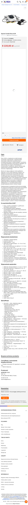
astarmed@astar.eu (5, 379)
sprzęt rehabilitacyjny (16, 496)
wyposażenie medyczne (6, 499)
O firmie (2, 486)
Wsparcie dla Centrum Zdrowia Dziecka (9, 459)
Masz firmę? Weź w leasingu (19, 137)
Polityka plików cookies (6, 479)
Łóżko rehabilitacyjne (5, 434)
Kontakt (2, 489)
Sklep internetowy (12, 503)
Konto (2, 440)
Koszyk (2, 443)
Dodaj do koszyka (14, 140)
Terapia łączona (24, 4)
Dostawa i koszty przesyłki (6, 463)
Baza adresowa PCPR (5, 418)
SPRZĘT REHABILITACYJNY (7, 4)
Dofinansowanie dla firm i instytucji (8, 413)
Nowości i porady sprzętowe (7, 429)
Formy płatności (4, 466)
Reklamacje (3, 470)
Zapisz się (4, 398)
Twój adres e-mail (5, 394)
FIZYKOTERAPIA (16, 4)
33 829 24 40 (4, 377)
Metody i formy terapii (5, 427)
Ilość (3, 133)
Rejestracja (3, 445)
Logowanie (3, 450)
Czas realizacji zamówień (6, 461)
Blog (2, 424)
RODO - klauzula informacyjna (7, 482)
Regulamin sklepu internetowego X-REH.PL (10, 477)
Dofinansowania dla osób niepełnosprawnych (10, 415)
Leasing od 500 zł (5, 468)
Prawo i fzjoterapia (5, 431)
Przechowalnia (4, 447)
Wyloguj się (3, 452)
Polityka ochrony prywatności (7, 484)
